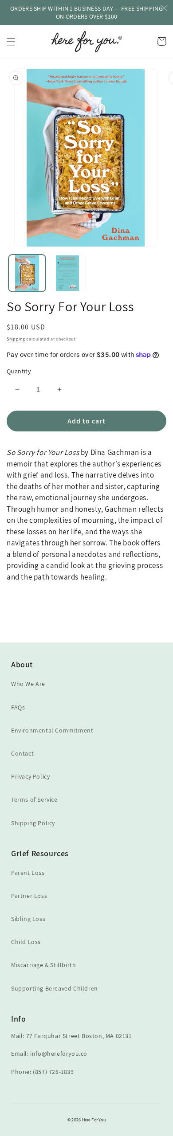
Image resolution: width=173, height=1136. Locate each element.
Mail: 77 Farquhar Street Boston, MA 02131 (71, 1036)
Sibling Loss (28, 919)
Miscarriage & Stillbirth (43, 965)
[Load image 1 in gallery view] (27, 273)
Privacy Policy (30, 776)
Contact (22, 753)
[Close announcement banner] (164, 8)
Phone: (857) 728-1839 (42, 1072)
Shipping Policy (33, 823)
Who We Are (28, 684)
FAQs (18, 707)
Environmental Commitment (52, 730)
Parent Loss (28, 873)
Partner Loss (29, 896)
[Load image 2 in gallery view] (68, 273)
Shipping (16, 339)
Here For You (94, 1120)
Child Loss (26, 942)
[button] (11, 41)
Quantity (19, 371)
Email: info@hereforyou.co (49, 1054)
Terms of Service (34, 799)
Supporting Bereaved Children (54, 988)
